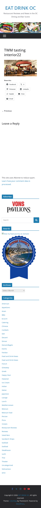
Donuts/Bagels (7, 345)
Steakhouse (6, 450)
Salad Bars (6, 435)
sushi (4, 454)
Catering (5, 322)
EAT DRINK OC (20, 8)
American (5, 304)
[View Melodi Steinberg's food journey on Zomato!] (15, 234)
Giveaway (5, 367)
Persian (5, 416)
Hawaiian (5, 379)
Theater (5, 461)
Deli (3, 334)
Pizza (4, 420)
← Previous (7, 111)
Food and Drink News (10, 356)
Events (4, 349)
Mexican (5, 409)
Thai (3, 458)
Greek (4, 371)
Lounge (4, 398)
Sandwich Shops (8, 439)
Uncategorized (7, 465)
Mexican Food (7, 413)
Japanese (5, 394)
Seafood (5, 443)
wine (3, 473)
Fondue (5, 352)
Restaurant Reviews (9, 428)
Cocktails (5, 330)
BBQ (3, 315)
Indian (4, 386)
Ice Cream (5, 383)
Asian (4, 311)
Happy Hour (6, 375)
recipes (4, 424)
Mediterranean (7, 405)
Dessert (5, 337)
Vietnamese (6, 469)
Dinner (4, 341)
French (4, 364)
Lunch (4, 401)
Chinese (5, 326)
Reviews (5, 431)
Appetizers (6, 307)
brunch (4, 319)
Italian (4, 390)
